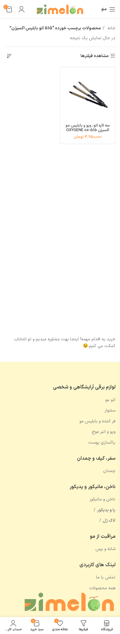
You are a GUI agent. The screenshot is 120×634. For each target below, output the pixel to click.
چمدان (109, 471)
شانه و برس (105, 549)
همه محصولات (102, 588)
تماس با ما (105, 577)
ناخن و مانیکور (102, 499)
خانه (110, 28)
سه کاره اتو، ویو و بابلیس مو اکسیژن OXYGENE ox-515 (88, 127)
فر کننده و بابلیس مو (97, 421)
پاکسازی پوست (101, 442)
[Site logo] (60, 9)
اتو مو (110, 400)
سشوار (110, 410)
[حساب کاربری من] (21, 9)
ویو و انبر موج (103, 432)
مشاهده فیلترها (95, 56)
